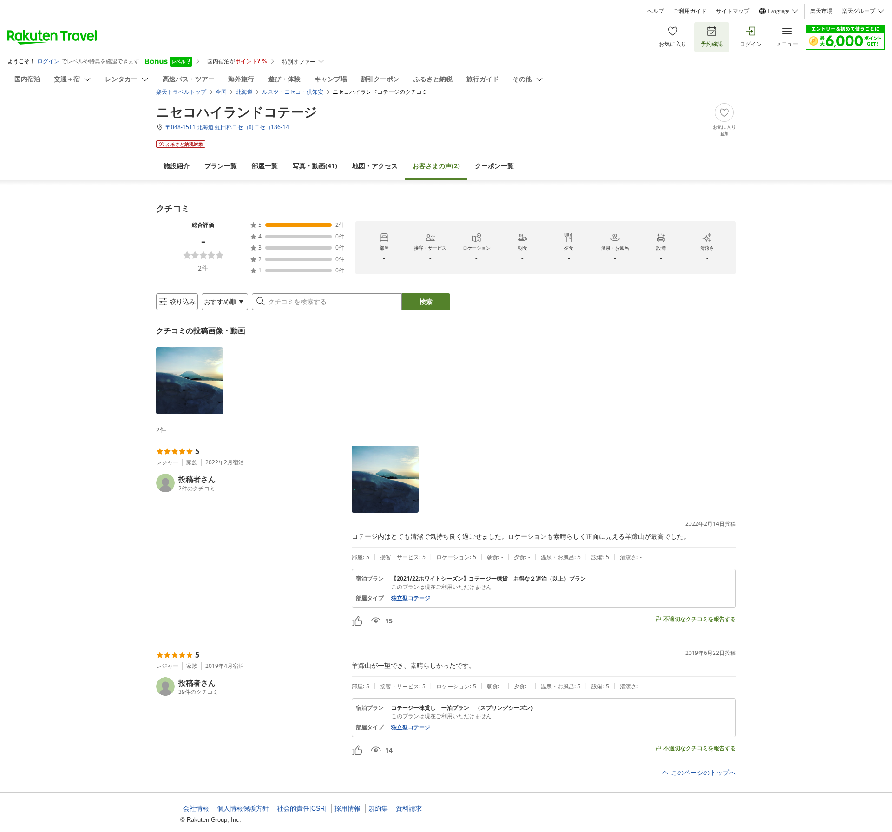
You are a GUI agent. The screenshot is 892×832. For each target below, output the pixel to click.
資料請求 (409, 808)
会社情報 (196, 808)
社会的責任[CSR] (302, 808)
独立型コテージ (410, 598)
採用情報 (347, 808)
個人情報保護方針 (243, 808)
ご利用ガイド (690, 11)
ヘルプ (655, 11)
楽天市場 (821, 11)
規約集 (378, 808)
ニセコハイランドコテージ (236, 111)
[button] (189, 380)
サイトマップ (732, 11)
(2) (436, 165)
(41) (315, 165)
